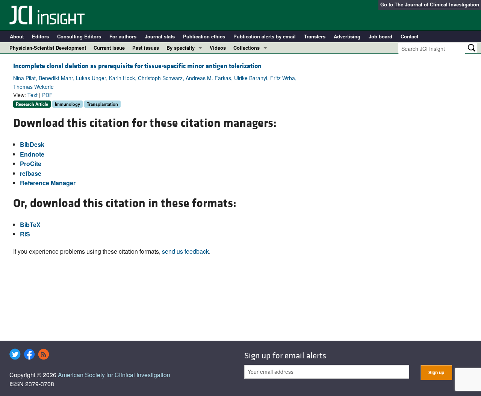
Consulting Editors (79, 36)
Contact (409, 36)
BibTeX (30, 224)
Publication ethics (204, 36)
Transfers (314, 36)
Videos (218, 47)
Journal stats (160, 36)
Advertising (347, 36)
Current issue (109, 47)
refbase (30, 173)
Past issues (145, 47)
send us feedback (185, 251)
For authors (122, 36)
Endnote (32, 154)
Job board (380, 36)
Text (32, 95)
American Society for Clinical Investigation (114, 374)
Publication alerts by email (264, 36)
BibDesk (32, 144)
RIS (25, 234)
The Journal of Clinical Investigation (437, 5)
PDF (47, 95)
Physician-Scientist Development (47, 47)
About (17, 36)
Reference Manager (48, 182)
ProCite (30, 163)
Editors (40, 36)
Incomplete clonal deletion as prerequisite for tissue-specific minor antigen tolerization (137, 66)
